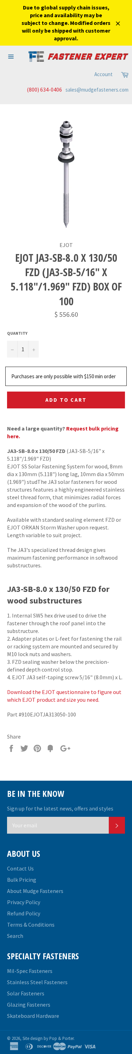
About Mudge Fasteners (35, 890)
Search (15, 935)
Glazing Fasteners (28, 1004)
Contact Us (20, 868)
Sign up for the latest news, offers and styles (60, 808)
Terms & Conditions (31, 924)
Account (103, 74)
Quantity (17, 333)
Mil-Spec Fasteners (29, 970)
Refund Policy (23, 913)
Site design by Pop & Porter (48, 1038)
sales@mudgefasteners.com (96, 89)
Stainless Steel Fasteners (37, 982)
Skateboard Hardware (33, 1015)
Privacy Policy (23, 902)
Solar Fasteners (25, 993)
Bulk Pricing (21, 879)
